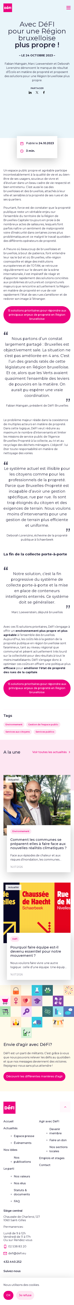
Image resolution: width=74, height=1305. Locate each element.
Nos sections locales (58, 1149)
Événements (22, 1143)
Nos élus (20, 1183)
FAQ (17, 1201)
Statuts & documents (22, 1192)
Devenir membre (55, 1131)
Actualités (10, 1128)
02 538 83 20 (17, 1246)
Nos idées (10, 1149)
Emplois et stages (52, 1158)
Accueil (8, 1121)
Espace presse (24, 1136)
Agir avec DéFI (49, 1121)
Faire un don (58, 1140)
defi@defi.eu (17, 1253)
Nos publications (22, 1159)
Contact (44, 1165)
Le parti (8, 1168)
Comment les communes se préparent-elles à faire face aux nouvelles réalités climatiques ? (38, 844)
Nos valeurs (22, 1176)
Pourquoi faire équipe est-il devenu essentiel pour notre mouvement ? (35, 951)
